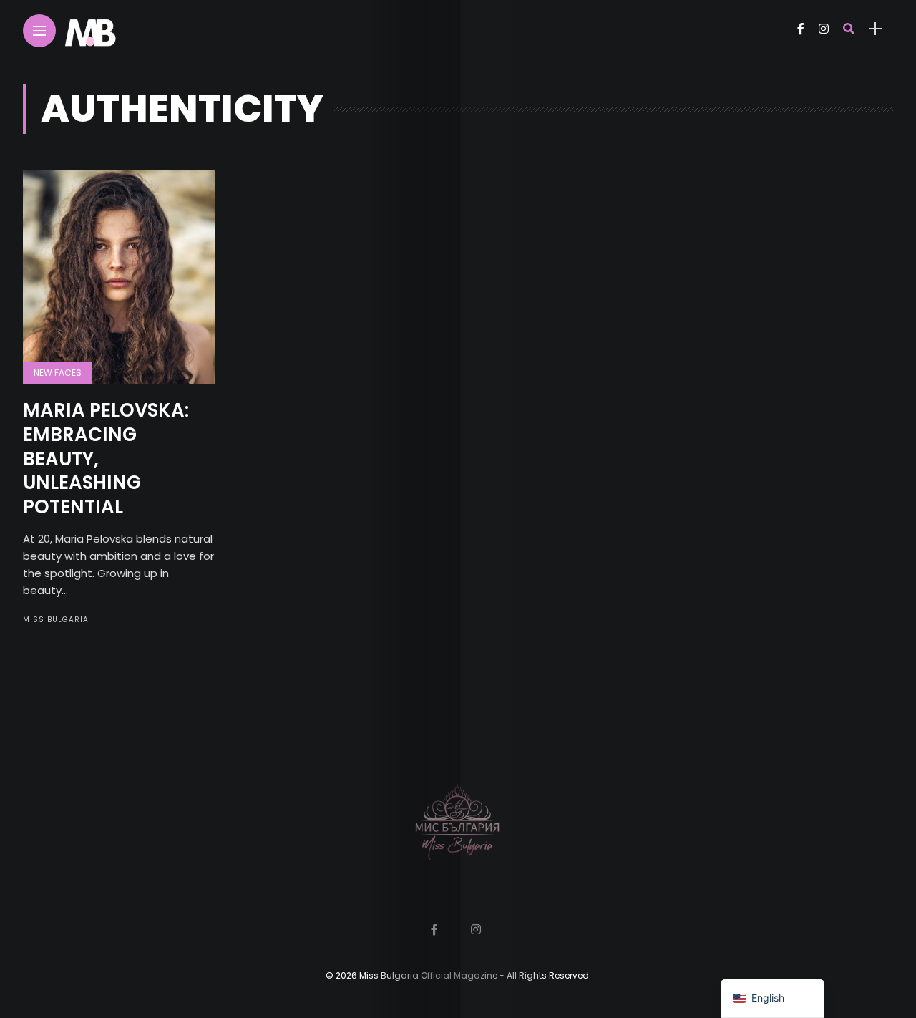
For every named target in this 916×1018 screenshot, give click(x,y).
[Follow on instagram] (824, 29)
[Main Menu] (39, 31)
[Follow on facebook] (800, 29)
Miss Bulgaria (56, 619)
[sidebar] (875, 29)
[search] (848, 29)
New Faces (58, 373)
